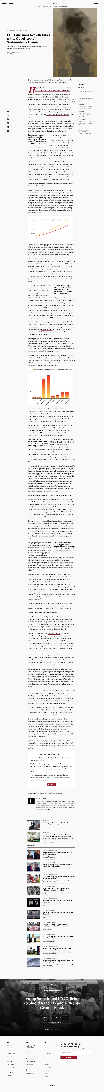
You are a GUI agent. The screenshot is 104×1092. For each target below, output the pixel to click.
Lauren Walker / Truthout (86, 79)
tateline (50, 967)
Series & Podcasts (10, 1078)
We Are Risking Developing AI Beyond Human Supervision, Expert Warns (57, 949)
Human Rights (9, 1056)
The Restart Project (51, 409)
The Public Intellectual (30, 1061)
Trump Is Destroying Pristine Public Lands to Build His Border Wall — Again (85, 115)
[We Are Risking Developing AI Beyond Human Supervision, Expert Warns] (33, 950)
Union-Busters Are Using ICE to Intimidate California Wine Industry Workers (56, 889)
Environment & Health (11, 1053)
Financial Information (48, 1061)
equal (62, 582)
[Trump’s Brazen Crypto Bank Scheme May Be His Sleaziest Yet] (33, 914)
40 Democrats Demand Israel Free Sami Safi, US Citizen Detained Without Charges (85, 123)
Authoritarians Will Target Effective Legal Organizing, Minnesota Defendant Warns (84, 131)
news (35, 208)
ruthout (18, 52)
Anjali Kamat (46, 859)
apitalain (52, 931)
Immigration (9, 1059)
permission (58, 793)
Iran (39, 6)
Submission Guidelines (48, 1059)
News (44, 862)
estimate (30, 558)
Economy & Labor (22, 30)
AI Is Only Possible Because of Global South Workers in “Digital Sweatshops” (59, 877)
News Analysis (11, 30)
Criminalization (63, 6)
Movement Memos (29, 1064)
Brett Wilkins (46, 943)
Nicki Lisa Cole (11, 52)
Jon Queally (46, 869)
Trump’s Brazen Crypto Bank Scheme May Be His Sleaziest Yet (58, 913)
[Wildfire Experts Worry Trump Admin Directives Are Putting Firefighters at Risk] (33, 962)
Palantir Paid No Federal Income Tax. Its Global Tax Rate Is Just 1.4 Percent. (58, 937)
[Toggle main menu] (101, 3)
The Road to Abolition (30, 1058)
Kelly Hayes (46, 907)
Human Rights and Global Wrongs (31, 1055)
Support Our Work (47, 1053)
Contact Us (46, 1076)
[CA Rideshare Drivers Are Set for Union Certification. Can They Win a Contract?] (33, 926)
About (11, 3)
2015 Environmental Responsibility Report (51, 121)
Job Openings (46, 1073)
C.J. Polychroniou (47, 919)
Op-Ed (44, 910)
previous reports (49, 208)
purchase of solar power (35, 97)
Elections (45, 6)
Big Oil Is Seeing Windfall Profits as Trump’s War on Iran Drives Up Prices (85, 91)
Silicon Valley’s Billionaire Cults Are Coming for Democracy (57, 901)
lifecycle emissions (46, 329)
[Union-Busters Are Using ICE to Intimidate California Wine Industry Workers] (33, 890)
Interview (45, 850)
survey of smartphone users (36, 526)
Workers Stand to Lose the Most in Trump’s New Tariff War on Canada (57, 853)
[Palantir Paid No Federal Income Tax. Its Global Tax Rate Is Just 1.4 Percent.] (33, 938)
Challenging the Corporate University (30, 1070)
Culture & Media (10, 1045)
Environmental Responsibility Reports (44, 205)
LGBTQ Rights (9, 1061)
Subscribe (46, 1056)
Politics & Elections (51, 862)
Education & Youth (10, 1050)
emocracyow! (52, 859)
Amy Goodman (46, 883)
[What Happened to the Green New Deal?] (33, 825)
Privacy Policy (46, 1064)
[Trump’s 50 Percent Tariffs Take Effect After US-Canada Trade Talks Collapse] (33, 866)
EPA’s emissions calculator (65, 250)
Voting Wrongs (29, 1067)
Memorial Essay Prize (48, 1067)
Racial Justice (9, 1069)
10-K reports (55, 318)
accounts (40, 208)
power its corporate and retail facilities (57, 114)
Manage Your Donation (48, 1050)
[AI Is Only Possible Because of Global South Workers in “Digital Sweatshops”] (33, 878)
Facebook (55, 807)
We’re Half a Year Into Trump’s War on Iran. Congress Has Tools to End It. (85, 99)
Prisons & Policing (10, 1067)
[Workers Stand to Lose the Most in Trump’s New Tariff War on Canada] (33, 855)
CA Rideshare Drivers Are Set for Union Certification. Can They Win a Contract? (55, 925)
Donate (95, 3)
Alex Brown (46, 967)
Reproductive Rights (10, 1072)
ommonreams (52, 869)
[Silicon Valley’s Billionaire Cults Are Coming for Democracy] (33, 902)
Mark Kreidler (46, 931)
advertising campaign (54, 633)
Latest (4, 3)
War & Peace (9, 1075)
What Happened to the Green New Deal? (55, 823)
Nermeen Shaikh (54, 883)
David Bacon (46, 895)
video (32, 617)
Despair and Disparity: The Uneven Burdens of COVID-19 (31, 1051)
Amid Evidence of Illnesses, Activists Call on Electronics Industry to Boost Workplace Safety (57, 835)
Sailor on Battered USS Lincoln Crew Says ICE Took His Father (85, 107)
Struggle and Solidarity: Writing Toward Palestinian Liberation (30, 1046)
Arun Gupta (46, 827)
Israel (55, 6)
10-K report (69, 469)
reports (39, 543)
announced (59, 102)
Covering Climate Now (30, 1073)
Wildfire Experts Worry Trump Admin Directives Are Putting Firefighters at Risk (58, 961)
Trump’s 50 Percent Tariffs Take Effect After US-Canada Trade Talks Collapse (57, 865)
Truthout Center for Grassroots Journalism (48, 1070)
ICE (50, 6)
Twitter (60, 807)
